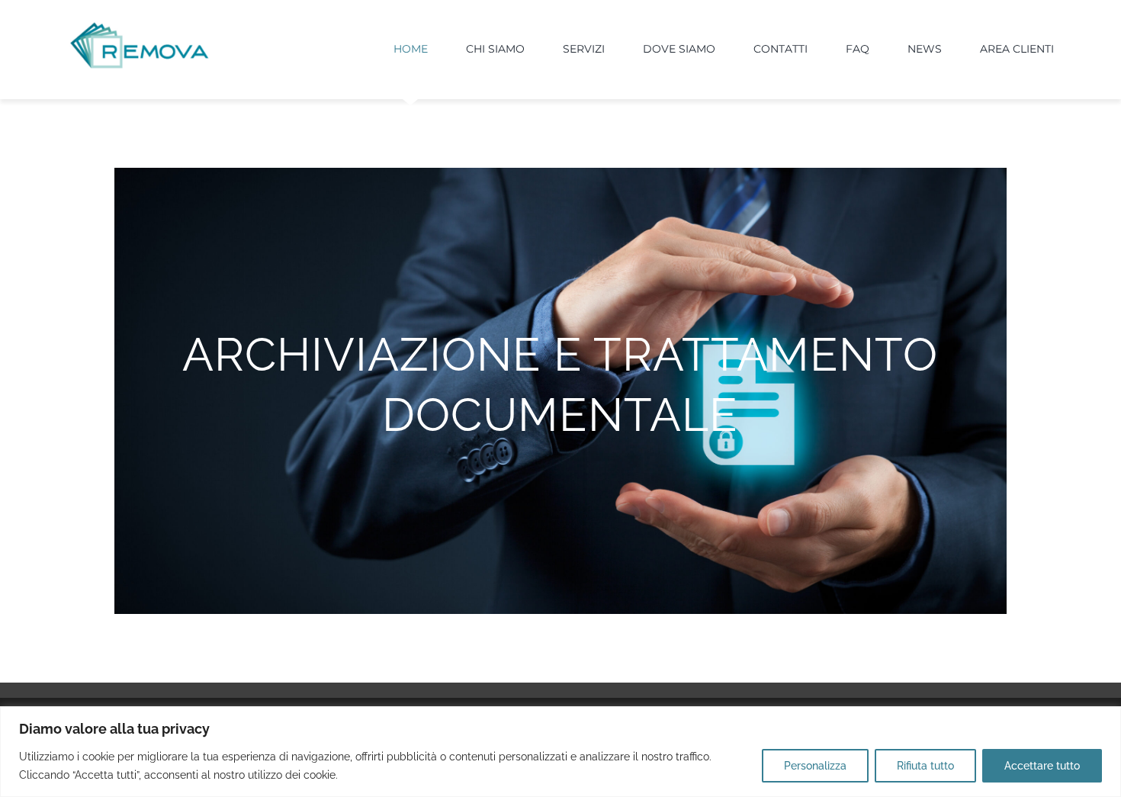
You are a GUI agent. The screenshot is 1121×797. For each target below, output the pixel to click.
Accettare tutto (1042, 766)
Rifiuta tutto (925, 766)
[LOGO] (139, 26)
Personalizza (815, 766)
